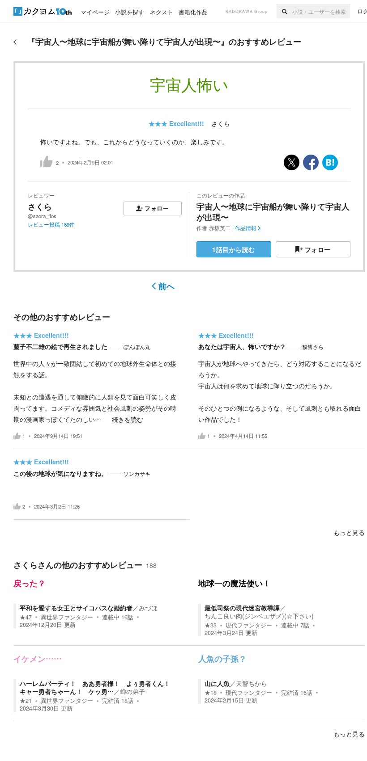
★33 (211, 625)
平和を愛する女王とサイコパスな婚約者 (76, 607)
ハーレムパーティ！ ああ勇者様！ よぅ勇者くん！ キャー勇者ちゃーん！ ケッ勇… (98, 687)
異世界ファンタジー (67, 617)
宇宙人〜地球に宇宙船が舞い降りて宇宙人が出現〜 (273, 212)
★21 (26, 700)
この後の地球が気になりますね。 (60, 473)
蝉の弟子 (132, 691)
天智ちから (251, 683)
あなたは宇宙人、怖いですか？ (242, 346)
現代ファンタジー (249, 625)
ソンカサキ (137, 473)
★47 (26, 617)
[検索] (284, 11)
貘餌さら (313, 346)
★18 (211, 692)
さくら (220, 123)
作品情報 (245, 227)
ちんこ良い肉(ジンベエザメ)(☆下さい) (259, 615)
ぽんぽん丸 (137, 346)
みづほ (148, 607)
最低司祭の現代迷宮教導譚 (242, 607)
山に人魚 (217, 683)
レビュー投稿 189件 (51, 224)
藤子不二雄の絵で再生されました (60, 346)
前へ (166, 286)
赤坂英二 (219, 227)
